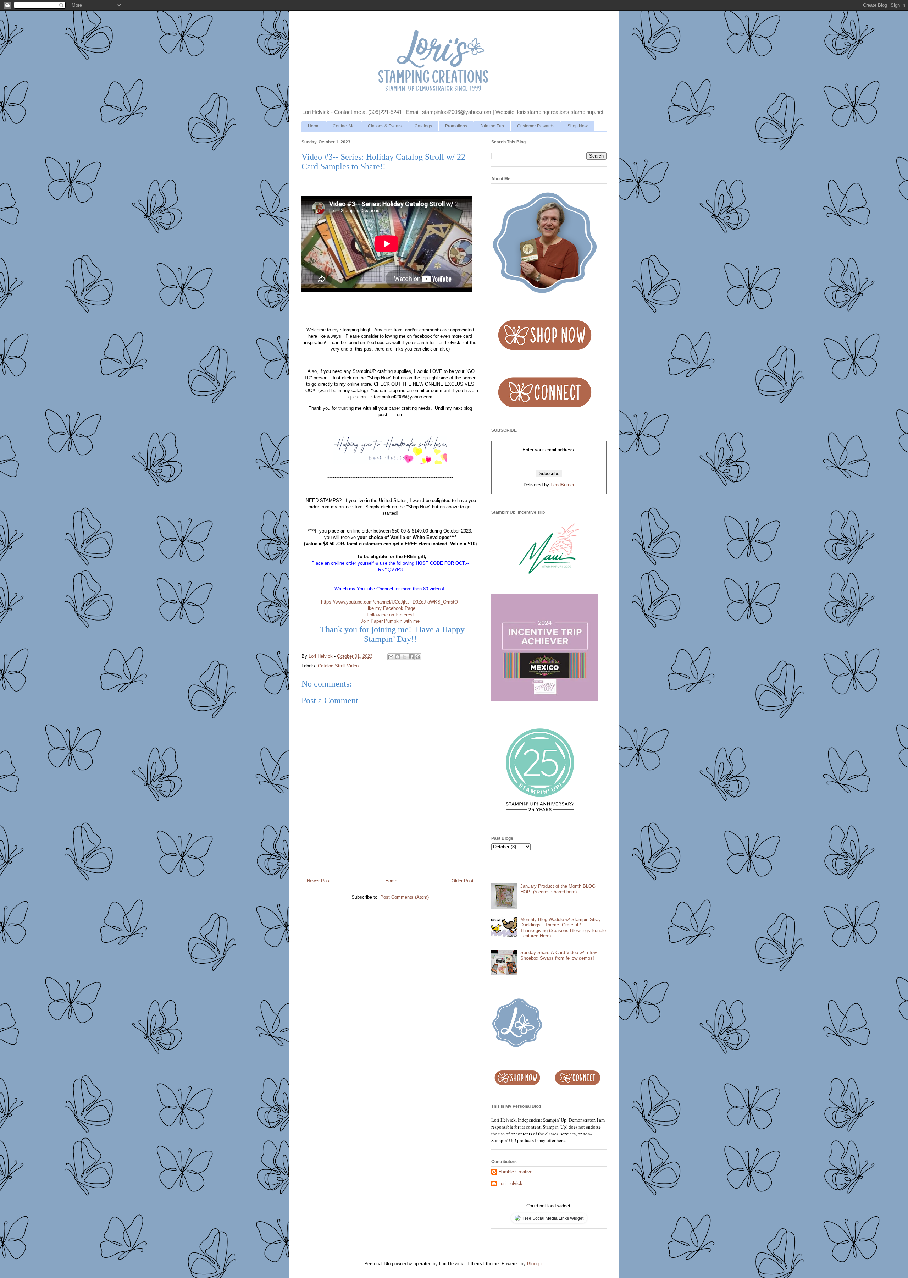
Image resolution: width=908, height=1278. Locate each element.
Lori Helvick (510, 1183)
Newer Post (319, 880)
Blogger (534, 1263)
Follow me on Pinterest (390, 614)
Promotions (456, 125)
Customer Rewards (535, 125)
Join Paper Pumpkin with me (390, 621)
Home (314, 125)
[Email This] (390, 656)
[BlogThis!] (397, 656)
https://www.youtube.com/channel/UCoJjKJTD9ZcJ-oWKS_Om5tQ (389, 602)
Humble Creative (515, 1171)
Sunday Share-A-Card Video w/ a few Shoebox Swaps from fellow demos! (558, 955)
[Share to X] (404, 656)
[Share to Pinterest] (417, 656)
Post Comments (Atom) (404, 897)
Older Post (463, 880)
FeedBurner (562, 484)
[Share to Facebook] (411, 656)
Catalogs (423, 125)
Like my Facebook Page (390, 608)
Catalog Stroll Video (338, 665)
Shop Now (578, 125)
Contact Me (344, 125)
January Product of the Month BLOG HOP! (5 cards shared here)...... (558, 888)
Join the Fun (492, 125)
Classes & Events (385, 125)
